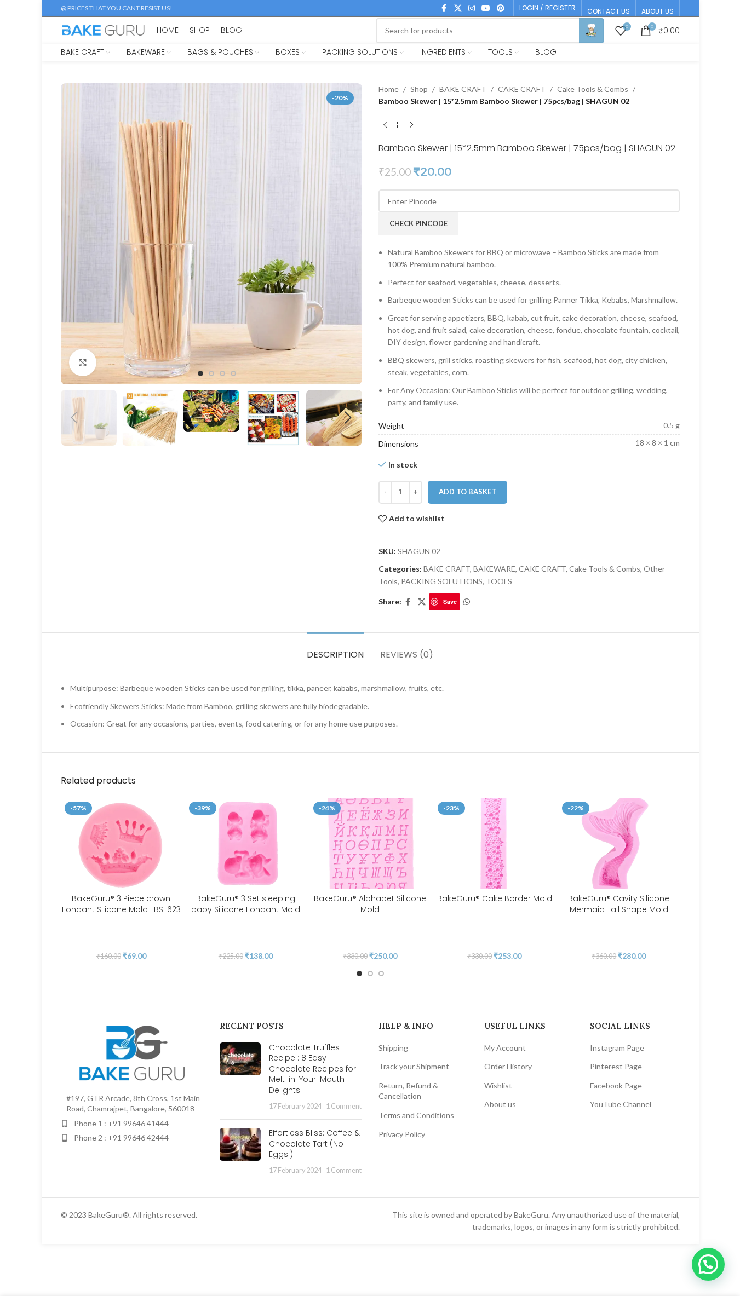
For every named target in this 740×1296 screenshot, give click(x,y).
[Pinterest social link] (501, 8)
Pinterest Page (616, 1066)
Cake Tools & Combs (592, 89)
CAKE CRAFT (522, 89)
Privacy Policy (401, 1134)
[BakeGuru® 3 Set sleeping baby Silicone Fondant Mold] (245, 843)
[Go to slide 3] (222, 373)
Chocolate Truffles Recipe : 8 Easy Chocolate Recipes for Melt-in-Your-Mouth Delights (312, 1069)
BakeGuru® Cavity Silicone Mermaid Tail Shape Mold (618, 904)
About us (500, 1104)
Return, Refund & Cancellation (408, 1091)
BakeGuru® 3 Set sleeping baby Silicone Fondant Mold (245, 904)
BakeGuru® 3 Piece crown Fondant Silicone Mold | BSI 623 (121, 904)
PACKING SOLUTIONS (442, 581)
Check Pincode (418, 223)
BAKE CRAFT (462, 89)
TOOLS (499, 581)
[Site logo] (103, 29)
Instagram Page (617, 1047)
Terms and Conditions (416, 1115)
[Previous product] (385, 125)
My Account (505, 1047)
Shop (419, 89)
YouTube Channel (620, 1104)
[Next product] (411, 125)
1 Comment (344, 1106)
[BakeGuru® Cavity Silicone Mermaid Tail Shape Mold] (618, 843)
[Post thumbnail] (240, 1076)
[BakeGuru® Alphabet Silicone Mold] (370, 843)
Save (450, 601)
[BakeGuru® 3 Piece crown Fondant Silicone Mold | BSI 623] (121, 843)
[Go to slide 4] (233, 373)
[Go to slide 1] (200, 373)
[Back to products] (398, 125)
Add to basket (467, 491)
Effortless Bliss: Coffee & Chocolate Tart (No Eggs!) (314, 1143)
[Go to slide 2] (211, 373)
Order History (508, 1066)
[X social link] (458, 8)
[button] (74, 417)
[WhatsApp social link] (466, 602)
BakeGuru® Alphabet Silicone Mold (370, 904)
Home (388, 89)
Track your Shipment (413, 1066)
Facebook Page (616, 1085)
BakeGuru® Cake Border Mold (494, 898)
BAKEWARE (494, 568)
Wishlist (498, 1085)
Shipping (393, 1047)
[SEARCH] (591, 30)
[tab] (335, 649)
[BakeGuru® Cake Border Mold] (494, 843)
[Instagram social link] (471, 8)
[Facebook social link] (444, 8)
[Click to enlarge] (82, 362)
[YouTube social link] (486, 8)
